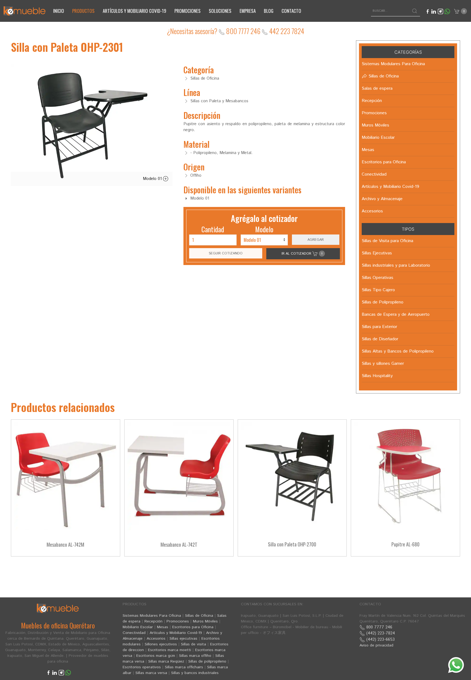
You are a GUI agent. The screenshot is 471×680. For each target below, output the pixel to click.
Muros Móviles (205, 621)
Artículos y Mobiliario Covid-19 (176, 633)
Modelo (264, 229)
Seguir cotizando (226, 253)
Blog (268, 10)
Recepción (153, 621)
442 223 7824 (286, 31)
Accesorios (156, 638)
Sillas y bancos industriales (195, 673)
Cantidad (212, 229)
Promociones (187, 10)
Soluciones (220, 10)
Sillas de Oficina (199, 615)
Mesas (162, 627)
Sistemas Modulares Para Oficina (152, 615)
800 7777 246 (242, 31)
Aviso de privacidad (376, 645)
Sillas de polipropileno (207, 661)
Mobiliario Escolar (138, 627)
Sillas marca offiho (195, 655)
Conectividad (134, 633)
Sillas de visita (193, 644)
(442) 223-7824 (380, 633)
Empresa (248, 10)
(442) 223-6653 (380, 639)
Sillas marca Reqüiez (166, 661)
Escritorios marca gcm (155, 655)
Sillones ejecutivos (161, 644)
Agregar (315, 239)
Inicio (58, 10)
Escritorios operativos (142, 667)
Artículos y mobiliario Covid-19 (134, 10)
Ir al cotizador (302, 253)
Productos (83, 10)
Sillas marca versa (151, 673)
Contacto (291, 10)
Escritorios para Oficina (192, 627)
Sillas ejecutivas (183, 638)
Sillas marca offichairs (184, 667)
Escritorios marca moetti (169, 650)
